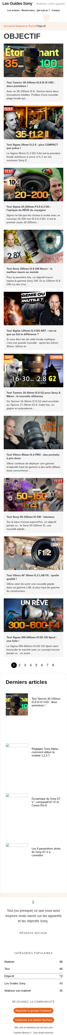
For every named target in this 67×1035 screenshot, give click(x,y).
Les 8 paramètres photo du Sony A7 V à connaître (46, 852)
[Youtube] (37, 943)
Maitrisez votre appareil (50, 3)
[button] (46, 18)
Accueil (8, 26)
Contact (56, 10)
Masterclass (28, 10)
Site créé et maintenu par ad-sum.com (33, 1027)
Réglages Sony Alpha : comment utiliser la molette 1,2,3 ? (45, 752)
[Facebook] (22, 943)
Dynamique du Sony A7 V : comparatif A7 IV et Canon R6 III (46, 802)
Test (30, 26)
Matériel (20, 26)
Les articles (13, 10)
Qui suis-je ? (43, 10)
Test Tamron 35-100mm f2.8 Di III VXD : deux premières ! (46, 702)
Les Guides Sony (17, 3)
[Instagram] (45, 943)
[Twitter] (30, 943)
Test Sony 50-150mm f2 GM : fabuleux (31, 516)
